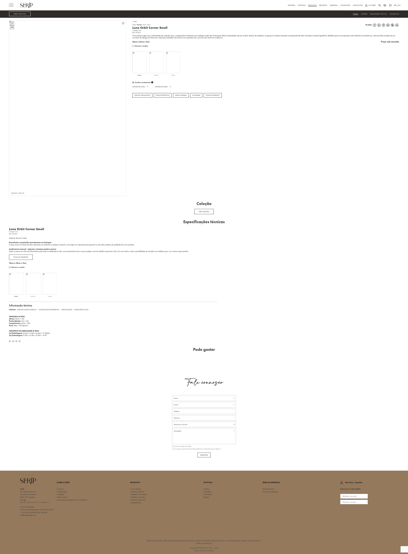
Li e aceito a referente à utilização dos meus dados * (354, 509)
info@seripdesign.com (28, 515)
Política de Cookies (218, 541)
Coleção (364, 14)
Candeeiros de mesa (137, 500)
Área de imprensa (271, 482)
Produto (355, 14)
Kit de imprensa (268, 489)
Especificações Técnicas (378, 14)
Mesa (148, 25)
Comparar (196, 95)
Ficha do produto (20, 257)
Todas (134, 25)
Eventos (206, 489)
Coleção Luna (136, 30)
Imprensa (334, 5)
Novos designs (135, 489)
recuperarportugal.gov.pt (204, 543)
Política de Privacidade (154, 541)
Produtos (312, 5)
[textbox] (204, 424)
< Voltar (134, 21)
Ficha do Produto (213, 95)
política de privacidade (357, 508)
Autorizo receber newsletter (182, 446)
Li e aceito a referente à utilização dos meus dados (197, 449)
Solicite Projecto (162, 95)
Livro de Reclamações (233, 541)
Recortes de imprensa (270, 491)
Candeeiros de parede (138, 494)
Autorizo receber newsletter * (351, 505)
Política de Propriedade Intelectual (174, 541)
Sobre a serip (63, 482)
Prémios (206, 497)
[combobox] (204, 424)
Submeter (204, 455)
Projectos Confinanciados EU (250, 541)
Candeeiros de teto (137, 491)
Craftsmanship (62, 491)
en (399, 5)
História (291, 5)
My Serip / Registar (353, 482)
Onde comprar (181, 95)
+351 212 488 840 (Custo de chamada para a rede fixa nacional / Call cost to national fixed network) (36, 509)
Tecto (144, 25)
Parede (139, 25)
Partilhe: (369, 25)
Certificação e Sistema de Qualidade (198, 541)
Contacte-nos (394, 14)
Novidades (208, 494)
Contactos (358, 5)
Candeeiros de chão (137, 497)
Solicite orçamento (142, 95)
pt (395, 5)
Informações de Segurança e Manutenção (72, 500)
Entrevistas (207, 491)
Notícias (302, 5)
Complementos (135, 502)
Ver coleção (204, 212)
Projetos (323, 5)
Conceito (60, 489)
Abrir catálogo (19, 14)
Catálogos (345, 5)
